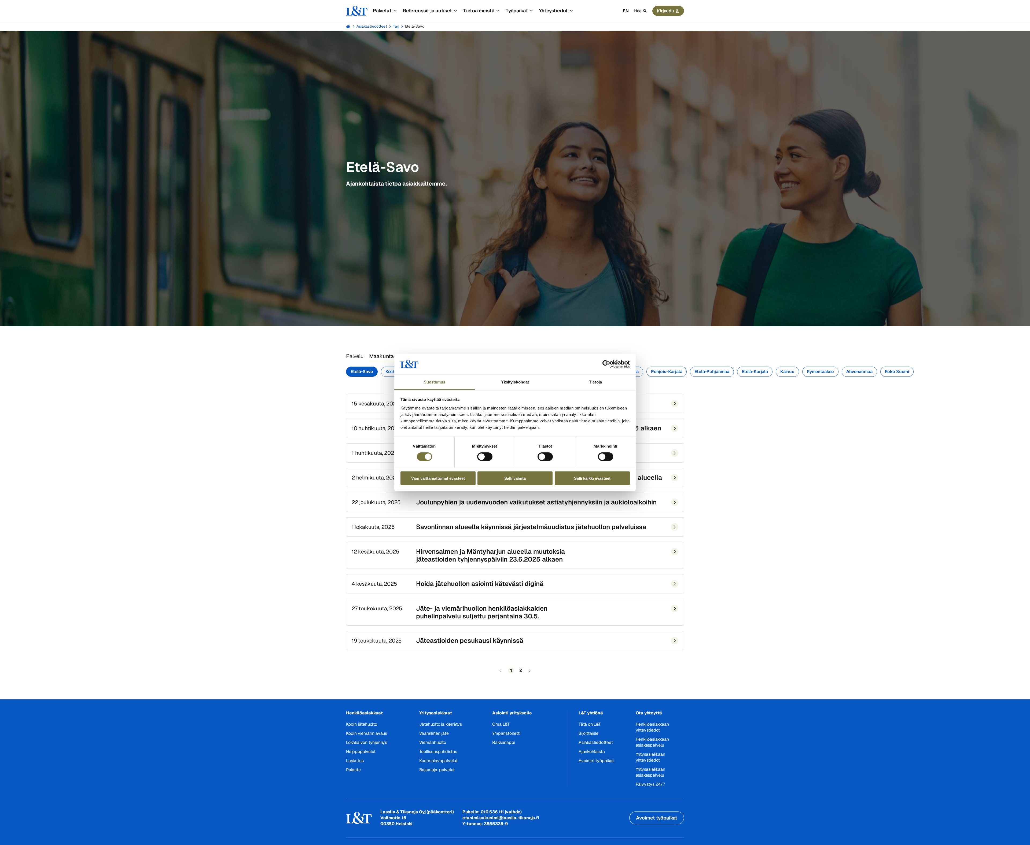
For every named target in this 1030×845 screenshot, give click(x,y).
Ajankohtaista (592, 751)
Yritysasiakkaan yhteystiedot (650, 757)
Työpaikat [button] (516, 11)
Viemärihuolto (432, 742)
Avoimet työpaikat (596, 760)
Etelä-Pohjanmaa (711, 371)
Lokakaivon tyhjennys (366, 742)
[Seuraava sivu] (529, 670)
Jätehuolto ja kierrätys (440, 724)
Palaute (353, 770)
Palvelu (355, 356)
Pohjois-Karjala (666, 371)
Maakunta (381, 356)
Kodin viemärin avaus (366, 733)
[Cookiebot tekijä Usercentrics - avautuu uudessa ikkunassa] (606, 364)
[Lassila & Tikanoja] (356, 11)
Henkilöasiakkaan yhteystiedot (652, 727)
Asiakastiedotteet (371, 26)
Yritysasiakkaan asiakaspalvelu (650, 772)
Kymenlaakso (820, 371)
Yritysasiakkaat (435, 713)
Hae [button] (638, 11)
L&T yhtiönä (591, 713)
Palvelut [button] (382, 11)
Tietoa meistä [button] (478, 11)
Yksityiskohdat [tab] (515, 381)
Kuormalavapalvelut (438, 760)
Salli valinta (515, 478)
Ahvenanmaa (859, 371)
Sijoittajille (588, 733)
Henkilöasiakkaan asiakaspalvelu (652, 742)
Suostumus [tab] (435, 381)
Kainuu (787, 371)
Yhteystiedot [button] (553, 11)
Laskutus (354, 760)
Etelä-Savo (414, 26)
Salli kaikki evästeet (592, 478)
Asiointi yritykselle (512, 713)
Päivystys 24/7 (650, 784)
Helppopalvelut (361, 751)
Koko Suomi (897, 371)
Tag (396, 26)
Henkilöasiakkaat (364, 713)
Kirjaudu (665, 11)
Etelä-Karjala (755, 371)
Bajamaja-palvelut (437, 770)
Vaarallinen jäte (434, 733)
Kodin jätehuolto (361, 724)
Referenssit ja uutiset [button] (427, 11)
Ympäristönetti (506, 733)
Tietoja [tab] (595, 381)
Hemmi (348, 26)
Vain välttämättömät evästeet (438, 478)
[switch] (484, 456)
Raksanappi (503, 742)
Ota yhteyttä (649, 713)
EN (626, 11)
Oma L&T (501, 724)
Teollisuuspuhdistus (438, 751)
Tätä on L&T (590, 724)
